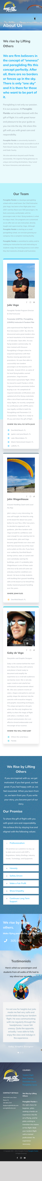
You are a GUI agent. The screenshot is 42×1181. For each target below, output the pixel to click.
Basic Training (28, 1078)
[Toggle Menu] (37, 7)
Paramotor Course (29, 1082)
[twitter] (34, 496)
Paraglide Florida (33, 1151)
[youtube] (34, 302)
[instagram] (30, 302)
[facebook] (27, 302)
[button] (21, 843)
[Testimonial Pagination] (18, 1052)
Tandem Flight (28, 1075)
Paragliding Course (30, 1085)
